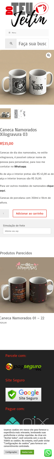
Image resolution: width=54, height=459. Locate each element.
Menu (14, 33)
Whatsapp (20, 166)
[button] (48, 55)
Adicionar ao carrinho (29, 213)
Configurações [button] (11, 452)
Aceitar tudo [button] (27, 452)
